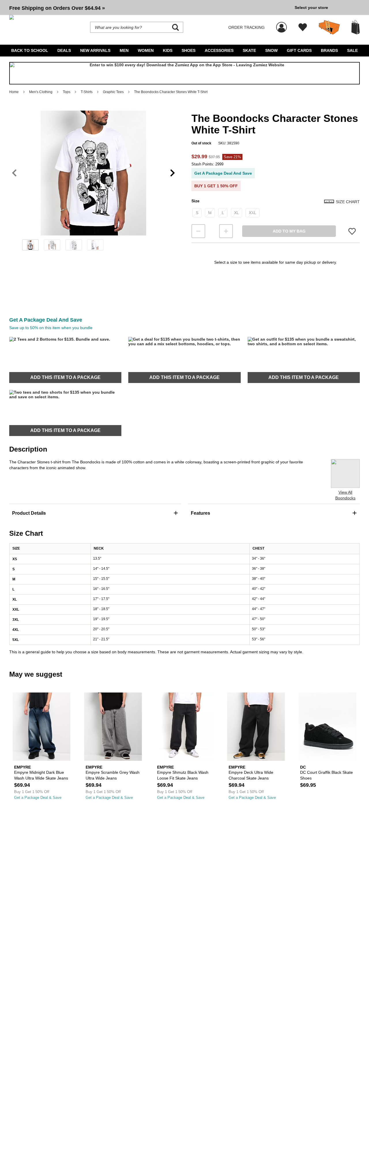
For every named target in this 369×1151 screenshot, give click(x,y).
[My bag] (355, 27)
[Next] (172, 173)
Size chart (348, 201)
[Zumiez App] (184, 73)
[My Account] (281, 24)
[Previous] (14, 173)
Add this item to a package (65, 377)
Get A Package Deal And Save (223, 173)
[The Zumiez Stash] (329, 27)
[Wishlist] (302, 27)
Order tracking (246, 27)
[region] (93, 182)
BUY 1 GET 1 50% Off (216, 186)
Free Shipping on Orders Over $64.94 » (57, 8)
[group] (149, 7)
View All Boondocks (345, 495)
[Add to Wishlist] (352, 231)
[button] (149, 7)
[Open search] (175, 27)
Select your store (311, 7)
